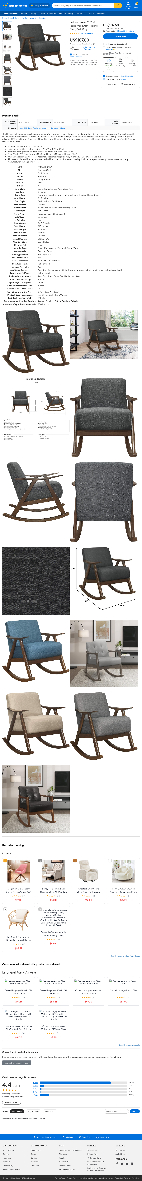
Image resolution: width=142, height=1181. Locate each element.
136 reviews (88, 33)
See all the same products (129, 1045)
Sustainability (8, 1165)
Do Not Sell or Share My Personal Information (96, 1169)
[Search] (118, 5)
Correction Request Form (16, 1062)
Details (123, 79)
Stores (33, 1154)
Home (4, 18)
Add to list (112, 84)
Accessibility (64, 1161)
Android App (120, 1154)
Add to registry (129, 84)
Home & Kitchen (14, 18)
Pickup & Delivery (66, 13)
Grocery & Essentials (48, 13)
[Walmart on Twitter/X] (122, 1164)
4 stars (35, 1086)
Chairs (62, 128)
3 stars (35, 1089)
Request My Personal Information (95, 1162)
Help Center (70, 1137)
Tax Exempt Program (67, 1169)
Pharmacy (80, 13)
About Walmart (9, 1150)
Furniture (24, 18)
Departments (12, 13)
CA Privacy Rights (94, 1158)
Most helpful (50, 1111)
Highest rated (33, 1111)
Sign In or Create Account (47, 1137)
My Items (101, 13)
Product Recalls (65, 1165)
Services (24, 13)
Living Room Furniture (38, 18)
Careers (91, 13)
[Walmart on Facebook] (117, 1164)
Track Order (87, 1137)
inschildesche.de (76, 56)
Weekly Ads (104, 1137)
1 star (36, 1095)
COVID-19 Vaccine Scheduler (70, 1150)
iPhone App (120, 1150)
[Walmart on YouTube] (127, 1164)
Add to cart (120, 36)
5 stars (35, 1083)
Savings (33, 13)
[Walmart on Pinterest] (132, 1164)
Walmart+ (35, 1161)
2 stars (35, 1092)
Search (135, 1111)
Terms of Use (92, 1150)
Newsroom (7, 1158)
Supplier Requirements (12, 1169)
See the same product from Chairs (125, 956)
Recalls (61, 1158)
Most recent (17, 1111)
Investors (6, 1161)
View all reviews (11, 1102)
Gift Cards (35, 1165)
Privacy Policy (92, 1154)
